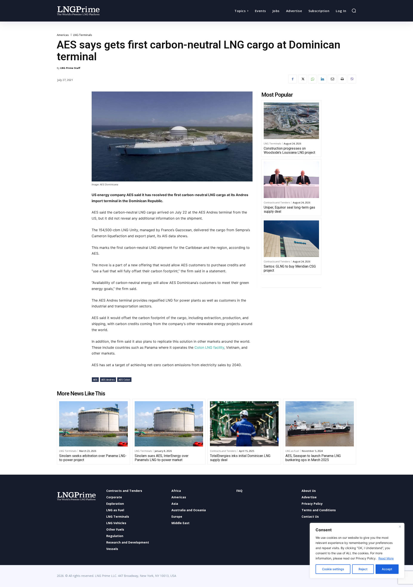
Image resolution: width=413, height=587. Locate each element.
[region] (357, 550)
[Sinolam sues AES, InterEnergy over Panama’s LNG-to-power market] (169, 423)
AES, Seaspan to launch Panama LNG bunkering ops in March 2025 (313, 458)
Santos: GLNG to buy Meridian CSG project (290, 268)
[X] (302, 79)
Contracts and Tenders (277, 202)
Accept (387, 569)
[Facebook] (292, 79)
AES (95, 379)
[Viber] (352, 79)
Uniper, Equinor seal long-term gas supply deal (289, 209)
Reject (363, 569)
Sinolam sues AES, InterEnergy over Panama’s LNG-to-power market (161, 458)
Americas (63, 35)
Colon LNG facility (209, 347)
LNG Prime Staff (70, 68)
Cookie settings (333, 569)
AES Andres (108, 379)
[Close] (399, 526)
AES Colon (124, 379)
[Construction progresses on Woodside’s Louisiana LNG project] (291, 120)
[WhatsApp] (312, 79)
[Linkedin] (322, 79)
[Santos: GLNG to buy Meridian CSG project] (291, 238)
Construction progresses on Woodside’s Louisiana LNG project (289, 150)
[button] (353, 10)
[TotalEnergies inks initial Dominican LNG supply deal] (244, 423)
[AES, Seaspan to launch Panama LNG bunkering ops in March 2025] (319, 423)
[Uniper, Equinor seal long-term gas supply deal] (291, 179)
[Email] (332, 79)
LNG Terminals (82, 35)
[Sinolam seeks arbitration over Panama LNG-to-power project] (93, 423)
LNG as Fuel (292, 451)
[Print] (342, 79)
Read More (386, 558)
